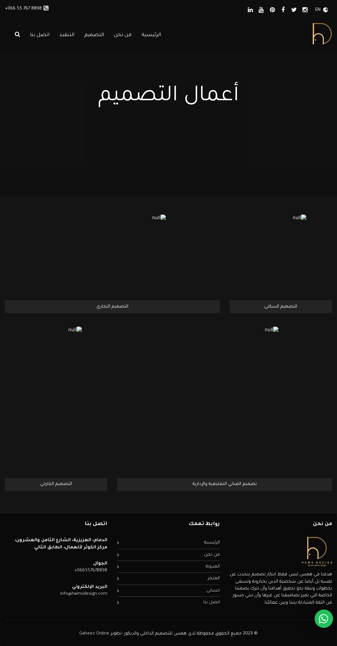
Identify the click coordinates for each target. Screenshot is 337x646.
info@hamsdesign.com (83, 593)
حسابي (213, 590)
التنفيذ (66, 35)
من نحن (123, 35)
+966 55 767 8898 (23, 8)
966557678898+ (90, 570)
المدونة (213, 566)
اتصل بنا (39, 35)
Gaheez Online (95, 633)
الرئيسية (151, 35)
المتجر (214, 578)
